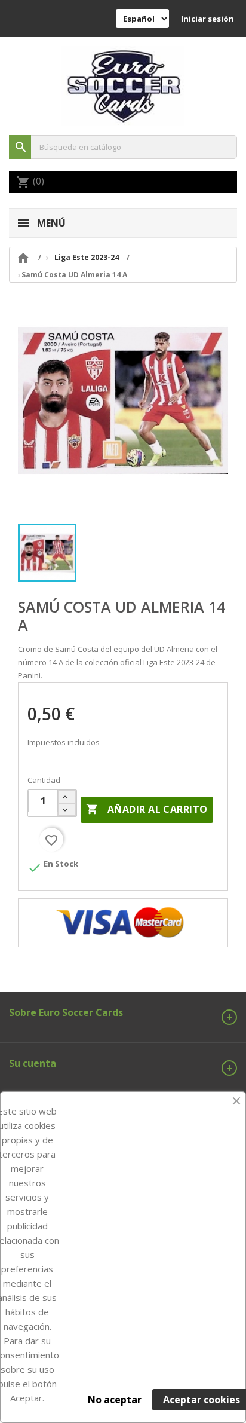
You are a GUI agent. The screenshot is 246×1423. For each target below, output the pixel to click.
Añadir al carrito (146, 809)
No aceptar (115, 1399)
